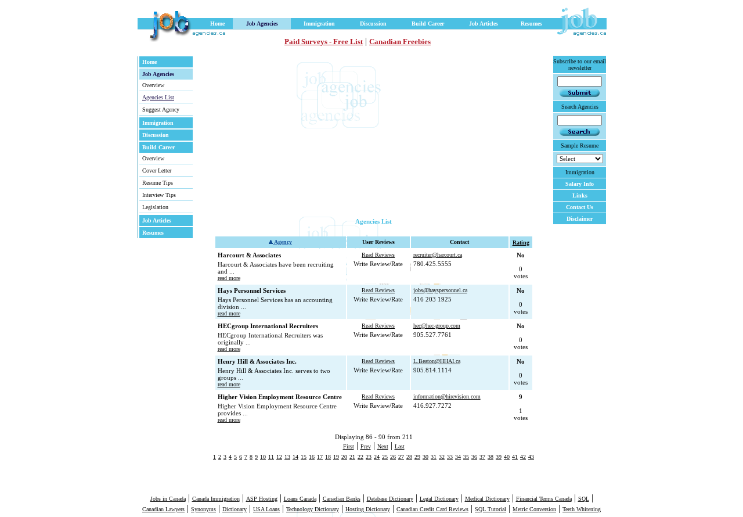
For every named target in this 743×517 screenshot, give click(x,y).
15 (303, 457)
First (348, 446)
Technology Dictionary (312, 509)
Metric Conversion (534, 509)
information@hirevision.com (447, 396)
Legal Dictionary (439, 499)
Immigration (319, 23)
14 (295, 457)
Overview (153, 85)
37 (482, 457)
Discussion (373, 23)
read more (229, 278)
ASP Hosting (261, 499)
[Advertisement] (325, 136)
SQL (583, 499)
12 (279, 457)
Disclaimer (580, 219)
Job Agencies (262, 23)
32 (442, 457)
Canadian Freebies (400, 41)
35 (466, 457)
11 (271, 457)
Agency (282, 242)
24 (377, 457)
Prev (365, 446)
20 (344, 457)
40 (507, 457)
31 (434, 457)
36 (474, 457)
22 (360, 457)
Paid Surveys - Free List (323, 41)
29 (417, 457)
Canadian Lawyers (163, 509)
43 (531, 457)
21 (352, 457)
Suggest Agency (160, 109)
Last (400, 446)
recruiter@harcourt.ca (437, 255)
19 (336, 457)
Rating (521, 242)
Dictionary (234, 509)
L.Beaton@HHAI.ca (436, 361)
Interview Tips (159, 195)
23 (369, 457)
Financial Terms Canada (544, 499)
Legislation (155, 207)
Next (382, 446)
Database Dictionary (390, 499)
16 (312, 457)
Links (579, 195)
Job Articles (483, 23)
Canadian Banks (341, 499)
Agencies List (158, 97)
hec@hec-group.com (436, 325)
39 (499, 457)
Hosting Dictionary (367, 509)
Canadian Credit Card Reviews (432, 509)
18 (328, 457)
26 (393, 457)
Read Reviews (378, 255)
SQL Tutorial (490, 509)
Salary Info (579, 184)
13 (287, 457)
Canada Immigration (216, 499)
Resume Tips (157, 182)
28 (409, 457)
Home (217, 23)
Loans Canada (300, 499)
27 (401, 457)
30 (425, 457)
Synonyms (203, 509)
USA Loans (266, 509)
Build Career (428, 23)
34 (458, 457)
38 (490, 457)
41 (515, 457)
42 (523, 457)
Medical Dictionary (487, 499)
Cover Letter (156, 170)
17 (320, 457)
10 (263, 457)
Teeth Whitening (581, 509)
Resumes (531, 23)
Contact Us (579, 207)
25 (385, 457)
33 (450, 457)
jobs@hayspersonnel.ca (440, 290)
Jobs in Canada (168, 499)
